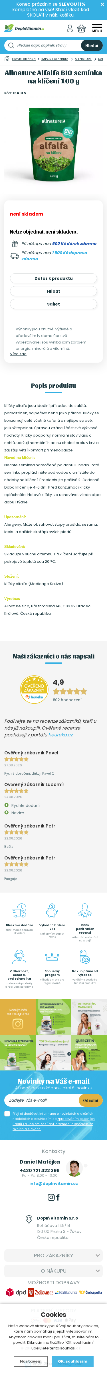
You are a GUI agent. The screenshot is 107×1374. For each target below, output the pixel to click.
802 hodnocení (67, 699)
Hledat (91, 45)
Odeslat (90, 1100)
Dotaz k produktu (54, 278)
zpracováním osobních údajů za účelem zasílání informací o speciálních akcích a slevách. (54, 1123)
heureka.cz (60, 735)
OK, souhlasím (72, 1361)
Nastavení (31, 1361)
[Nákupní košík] (81, 28)
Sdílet (53, 304)
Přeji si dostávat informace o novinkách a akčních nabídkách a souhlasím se (54, 1121)
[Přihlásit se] (70, 28)
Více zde (18, 354)
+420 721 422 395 (40, 1170)
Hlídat (53, 291)
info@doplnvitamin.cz (53, 1183)
